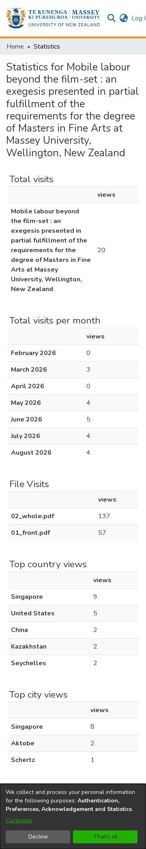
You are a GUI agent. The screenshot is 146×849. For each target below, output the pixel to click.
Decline (38, 836)
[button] (53, 18)
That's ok (105, 836)
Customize (19, 820)
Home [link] (15, 46)
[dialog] (73, 816)
